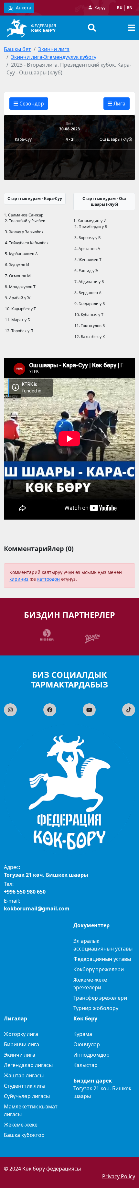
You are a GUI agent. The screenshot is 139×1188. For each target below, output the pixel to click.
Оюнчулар (86, 1044)
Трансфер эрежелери (100, 997)
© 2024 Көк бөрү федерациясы (42, 1168)
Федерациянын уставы (102, 958)
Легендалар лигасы (28, 1065)
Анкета (23, 8)
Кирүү (99, 7)
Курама (82, 1034)
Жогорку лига (21, 1034)
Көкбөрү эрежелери (98, 969)
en (130, 7)
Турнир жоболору (95, 1008)
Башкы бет (17, 49)
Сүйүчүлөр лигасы (27, 1096)
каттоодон (48, 579)
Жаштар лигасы (24, 1075)
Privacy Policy (118, 1176)
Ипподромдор (91, 1054)
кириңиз (18, 579)
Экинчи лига (54, 49)
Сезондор (31, 103)
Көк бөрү (43, 30)
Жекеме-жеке (20, 1124)
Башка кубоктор (24, 1134)
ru (120, 7)
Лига (118, 103)
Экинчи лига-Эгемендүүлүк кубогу (53, 56)
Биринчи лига (21, 1044)
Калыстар (85, 1065)
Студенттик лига (24, 1085)
